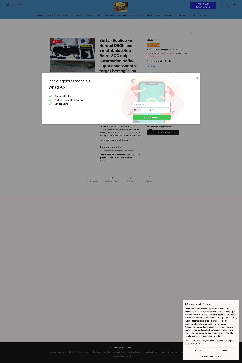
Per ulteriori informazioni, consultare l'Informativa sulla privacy (210, 341)
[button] (198, 350)
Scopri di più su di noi (194, 344)
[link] (211, 355)
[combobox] (137, 110)
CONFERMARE (151, 117)
